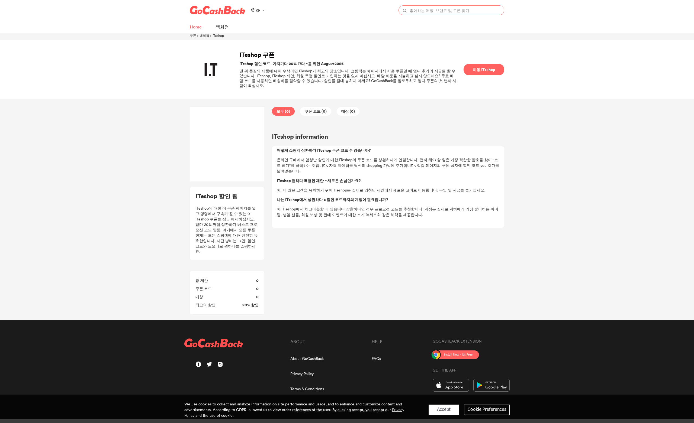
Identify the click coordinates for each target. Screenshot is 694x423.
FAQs (376, 358)
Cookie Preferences (487, 409)
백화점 (204, 35)
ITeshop (218, 35)
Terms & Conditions (307, 388)
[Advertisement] (227, 144)
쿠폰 (193, 35)
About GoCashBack (307, 358)
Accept (444, 409)
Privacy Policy (302, 373)
